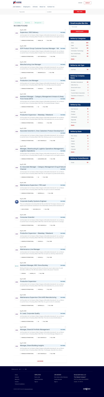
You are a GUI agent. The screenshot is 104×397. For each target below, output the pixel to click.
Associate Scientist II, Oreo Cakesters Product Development (42, 131)
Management (38, 22)
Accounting (18, 22)
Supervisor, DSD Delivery (29, 32)
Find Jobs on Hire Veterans (61, 377)
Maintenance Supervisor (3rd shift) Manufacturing (38, 297)
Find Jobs (79, 11)
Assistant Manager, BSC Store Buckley (34, 265)
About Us (17, 379)
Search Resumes (39, 379)
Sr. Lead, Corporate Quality (30, 313)
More (72, 59)
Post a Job (37, 377)
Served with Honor (29, 389)
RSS (26, 369)
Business (27, 22)
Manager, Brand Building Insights (32, 345)
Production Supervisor (28, 281)
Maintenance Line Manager (30, 249)
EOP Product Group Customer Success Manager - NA (39, 48)
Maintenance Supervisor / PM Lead (33, 185)
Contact (17, 377)
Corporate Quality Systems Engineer (33, 201)
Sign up (87, 2)
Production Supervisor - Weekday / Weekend (36, 115)
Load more (40, 361)
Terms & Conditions (20, 384)
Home (16, 374)
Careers (17, 381)
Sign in (80, 2)
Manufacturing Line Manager (30, 64)
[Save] (64, 30)
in (19, 369)
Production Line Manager (29, 80)
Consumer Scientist (27, 217)
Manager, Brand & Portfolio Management (35, 329)
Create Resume (58, 379)
